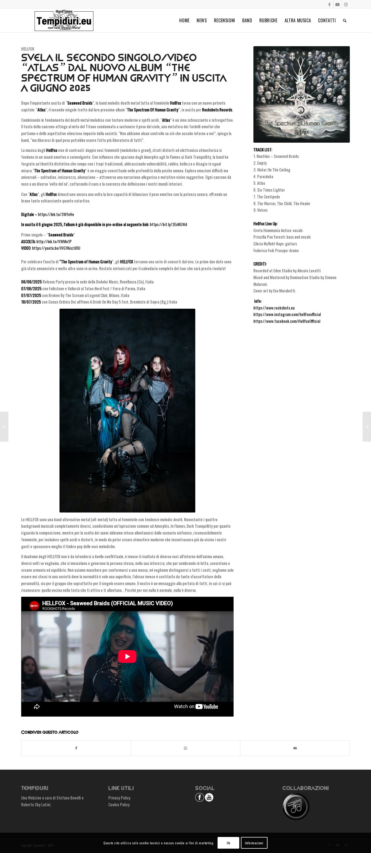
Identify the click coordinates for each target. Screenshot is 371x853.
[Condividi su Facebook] (76, 748)
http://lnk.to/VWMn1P (54, 241)
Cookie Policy (119, 804)
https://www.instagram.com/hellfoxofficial (287, 314)
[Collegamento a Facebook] (329, 4)
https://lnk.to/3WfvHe (56, 214)
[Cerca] (344, 20)
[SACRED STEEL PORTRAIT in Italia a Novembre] (4, 427)
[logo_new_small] (64, 20)
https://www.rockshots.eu (274, 308)
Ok (228, 842)
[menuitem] (184, 20)
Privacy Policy (119, 798)
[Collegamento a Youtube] (337, 4)
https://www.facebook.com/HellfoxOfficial (286, 321)
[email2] (301, 94)
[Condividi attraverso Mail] (295, 748)
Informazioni (254, 842)
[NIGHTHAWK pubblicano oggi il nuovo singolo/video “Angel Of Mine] (367, 427)
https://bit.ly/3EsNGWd (168, 224)
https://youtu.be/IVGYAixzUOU (56, 248)
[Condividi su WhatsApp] (185, 748)
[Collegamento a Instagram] (346, 4)
